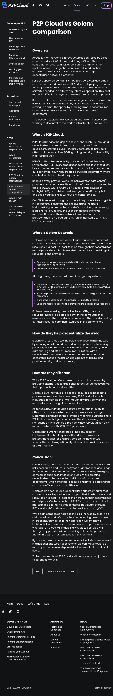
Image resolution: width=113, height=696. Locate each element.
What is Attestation (15, 156)
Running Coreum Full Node (18, 48)
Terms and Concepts (15, 104)
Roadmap (14, 125)
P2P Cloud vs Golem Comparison (16, 189)
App (106, 5)
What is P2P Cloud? (15, 199)
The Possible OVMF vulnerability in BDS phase (17, 211)
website (87, 556)
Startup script (16, 63)
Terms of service (102, 687)
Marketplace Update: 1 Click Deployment (17, 80)
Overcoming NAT (16, 39)
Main (67, 5)
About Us (14, 110)
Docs (77, 5)
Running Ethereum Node (17, 57)
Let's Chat (91, 5)
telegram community (45, 559)
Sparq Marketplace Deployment (16, 146)
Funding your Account (16, 71)
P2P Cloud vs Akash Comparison (90, 649)
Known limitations (14, 118)
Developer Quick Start (18, 31)
